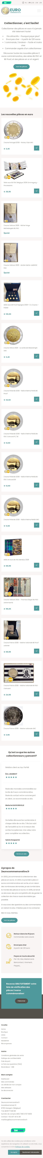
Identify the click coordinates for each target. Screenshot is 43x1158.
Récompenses (6, 1044)
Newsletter (5, 1041)
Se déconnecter (7, 1090)
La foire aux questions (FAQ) (11, 1064)
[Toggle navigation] (39, 11)
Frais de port (5, 1061)
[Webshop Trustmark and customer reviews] (8, 3)
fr (30, 3)
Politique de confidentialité (11, 1058)
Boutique (4, 1032)
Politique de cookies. (22, 1147)
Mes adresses (6, 1088)
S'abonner (21, 1001)
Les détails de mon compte (11, 1085)
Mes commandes (7, 1082)
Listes (3, 1035)
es (34, 3)
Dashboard (5, 1079)
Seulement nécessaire (30, 1152)
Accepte (14, 1152)
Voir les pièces (21, 67)
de (37, 3)
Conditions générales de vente (12, 1055)
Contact (4, 1038)
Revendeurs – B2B (7, 1067)
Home (3, 1029)
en (41, 3)
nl (26, 3)
